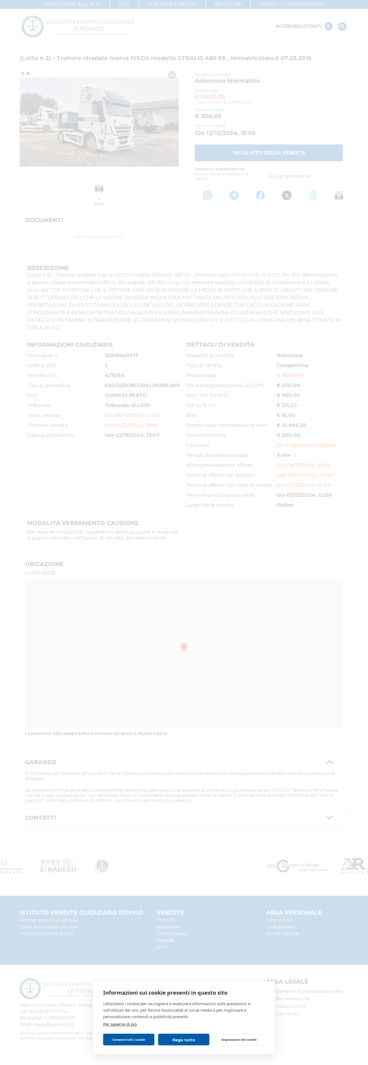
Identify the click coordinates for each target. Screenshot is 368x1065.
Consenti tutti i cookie (128, 1040)
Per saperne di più (120, 1024)
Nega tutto (183, 1039)
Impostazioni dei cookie (239, 1040)
